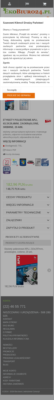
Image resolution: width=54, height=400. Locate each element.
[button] (12, 90)
